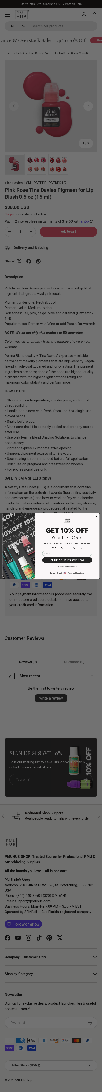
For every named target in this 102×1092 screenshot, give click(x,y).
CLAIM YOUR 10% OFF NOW (67, 560)
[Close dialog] (97, 516)
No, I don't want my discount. (67, 567)
